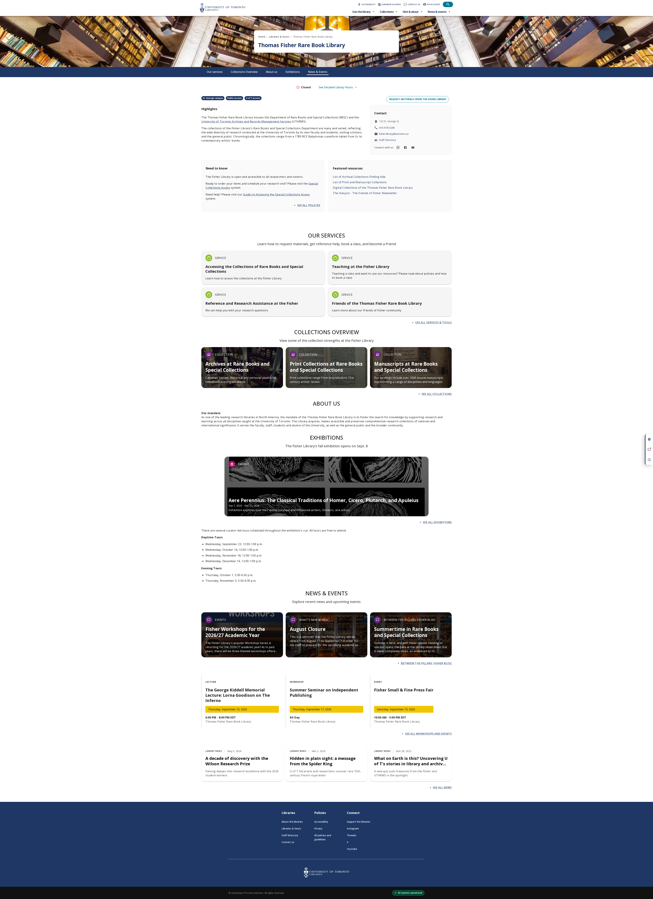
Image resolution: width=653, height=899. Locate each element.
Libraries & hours (279, 36)
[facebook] (405, 147)
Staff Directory (387, 140)
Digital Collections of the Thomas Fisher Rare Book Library (373, 188)
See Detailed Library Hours (336, 87)
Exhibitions (293, 72)
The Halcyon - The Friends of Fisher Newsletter (365, 193)
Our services (215, 72)
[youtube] (413, 147)
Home (261, 36)
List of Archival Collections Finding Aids (359, 177)
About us (271, 72)
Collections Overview (244, 72)
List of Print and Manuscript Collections (360, 182)
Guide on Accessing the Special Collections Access (276, 194)
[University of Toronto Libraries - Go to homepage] (326, 876)
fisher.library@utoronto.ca (394, 133)
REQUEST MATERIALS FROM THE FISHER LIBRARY (417, 99)
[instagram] (398, 147)
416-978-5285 (387, 127)
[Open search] (448, 4)
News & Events (317, 72)
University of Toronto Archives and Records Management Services (246, 121)
